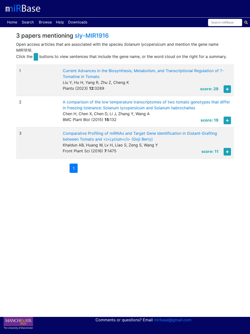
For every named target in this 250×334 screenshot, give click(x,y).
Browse (45, 22)
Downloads (77, 22)
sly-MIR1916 (92, 35)
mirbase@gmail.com (172, 319)
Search (28, 22)
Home (13, 22)
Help (60, 22)
